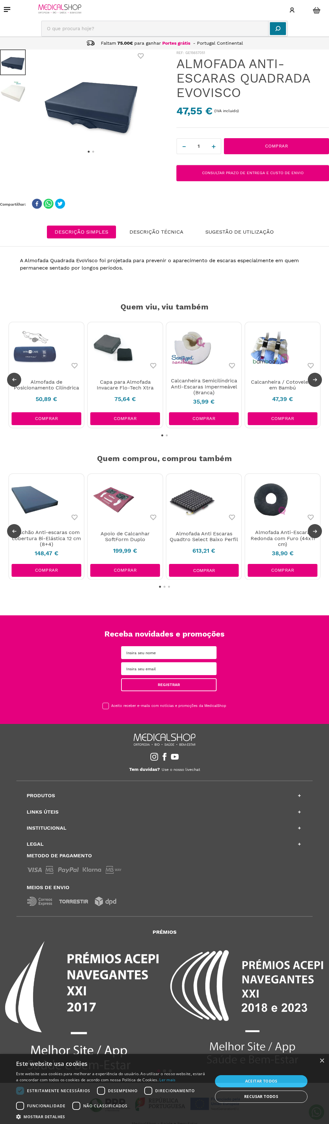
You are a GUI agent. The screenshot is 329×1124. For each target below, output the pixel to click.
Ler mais (167, 1080)
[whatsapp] (48, 204)
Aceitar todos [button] (261, 1081)
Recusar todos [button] (261, 1096)
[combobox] (164, 29)
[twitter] (60, 204)
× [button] (321, 1060)
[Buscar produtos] (278, 28)
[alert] (164, 1089)
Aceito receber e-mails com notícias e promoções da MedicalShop (168, 706)
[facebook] (37, 204)
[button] (14, 380)
